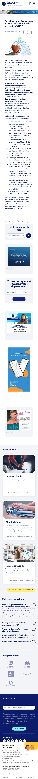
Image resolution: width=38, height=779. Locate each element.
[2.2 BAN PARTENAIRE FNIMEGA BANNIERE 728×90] (19, 14)
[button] (34, 3)
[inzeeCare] (19, 391)
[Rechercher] (28, 235)
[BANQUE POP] (19, 265)
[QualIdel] (19, 429)
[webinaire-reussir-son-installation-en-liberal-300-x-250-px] (19, 333)
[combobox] (16, 235)
